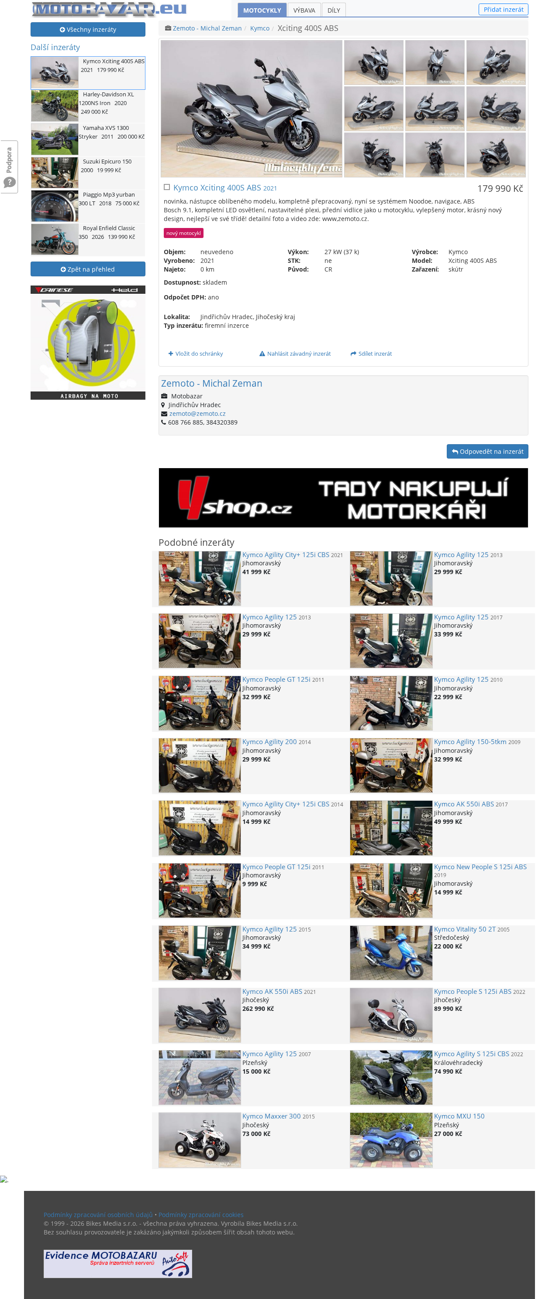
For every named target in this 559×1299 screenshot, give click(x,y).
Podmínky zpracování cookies (201, 1215)
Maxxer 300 (271, 1116)
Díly (334, 10)
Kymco (259, 28)
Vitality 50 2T (465, 929)
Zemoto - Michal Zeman (207, 28)
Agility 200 (269, 741)
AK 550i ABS (464, 804)
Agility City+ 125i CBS (285, 554)
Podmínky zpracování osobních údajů (98, 1215)
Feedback (9, 156)
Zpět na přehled (90, 269)
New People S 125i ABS (480, 866)
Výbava (304, 10)
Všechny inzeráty (90, 29)
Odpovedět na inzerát (491, 451)
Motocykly (262, 10)
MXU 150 (459, 1116)
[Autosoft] (118, 1264)
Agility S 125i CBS (471, 1053)
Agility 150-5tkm (470, 741)
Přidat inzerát (504, 9)
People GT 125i (276, 679)
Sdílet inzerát (374, 353)
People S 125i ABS (472, 991)
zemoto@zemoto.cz (197, 413)
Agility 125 (461, 554)
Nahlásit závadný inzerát (298, 353)
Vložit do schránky (198, 353)
